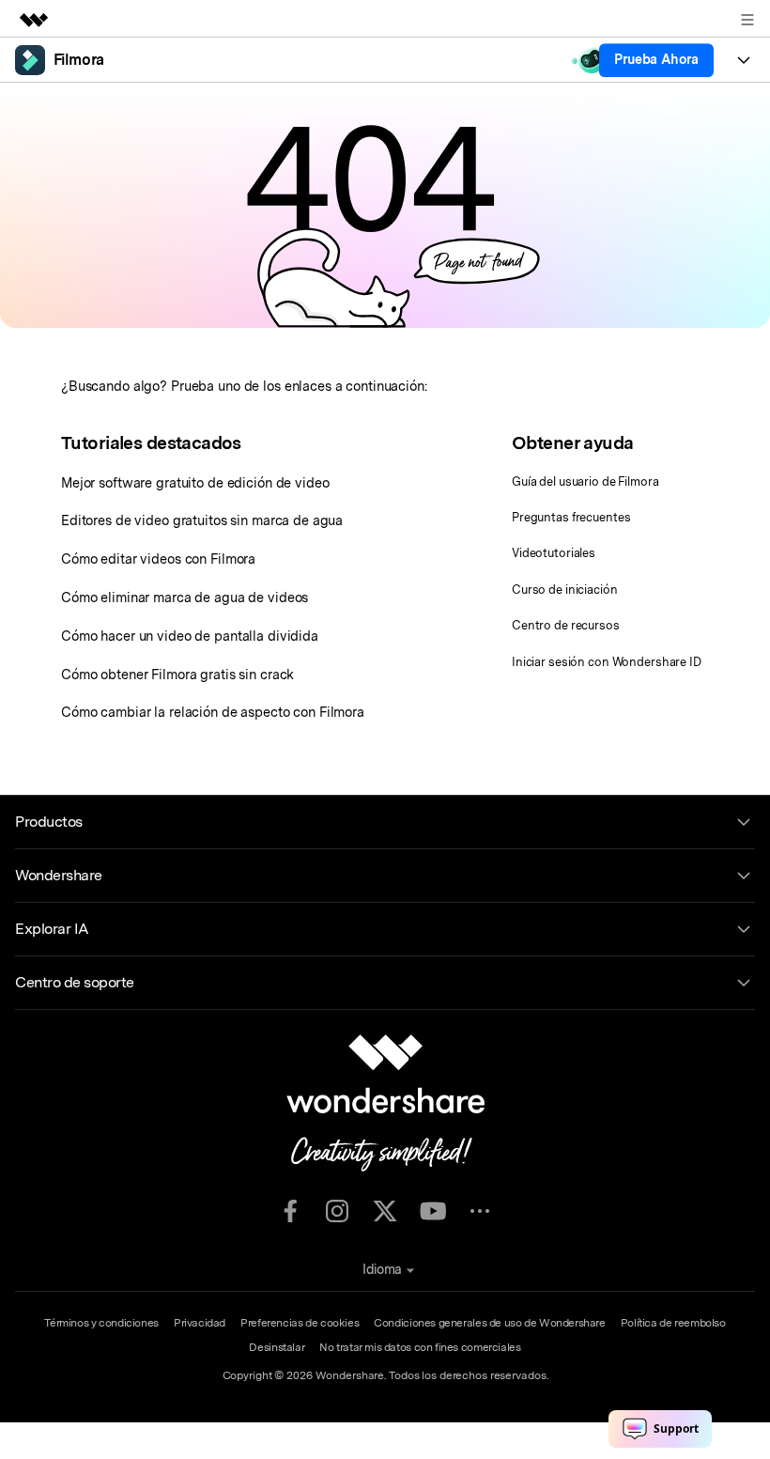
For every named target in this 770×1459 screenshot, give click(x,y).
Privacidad (199, 1322)
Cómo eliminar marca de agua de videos (184, 597)
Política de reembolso (673, 1322)
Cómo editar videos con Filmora (158, 559)
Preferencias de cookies (299, 1322)
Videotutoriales (553, 553)
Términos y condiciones (101, 1322)
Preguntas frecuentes (571, 517)
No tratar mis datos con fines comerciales (419, 1347)
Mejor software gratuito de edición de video (195, 482)
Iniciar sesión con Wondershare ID (606, 662)
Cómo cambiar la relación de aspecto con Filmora (212, 712)
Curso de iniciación (565, 589)
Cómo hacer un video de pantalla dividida (189, 636)
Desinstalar (276, 1347)
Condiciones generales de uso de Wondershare (490, 1322)
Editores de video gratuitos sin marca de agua (202, 520)
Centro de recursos (566, 625)
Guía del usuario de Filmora (585, 481)
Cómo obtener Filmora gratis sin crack (177, 674)
